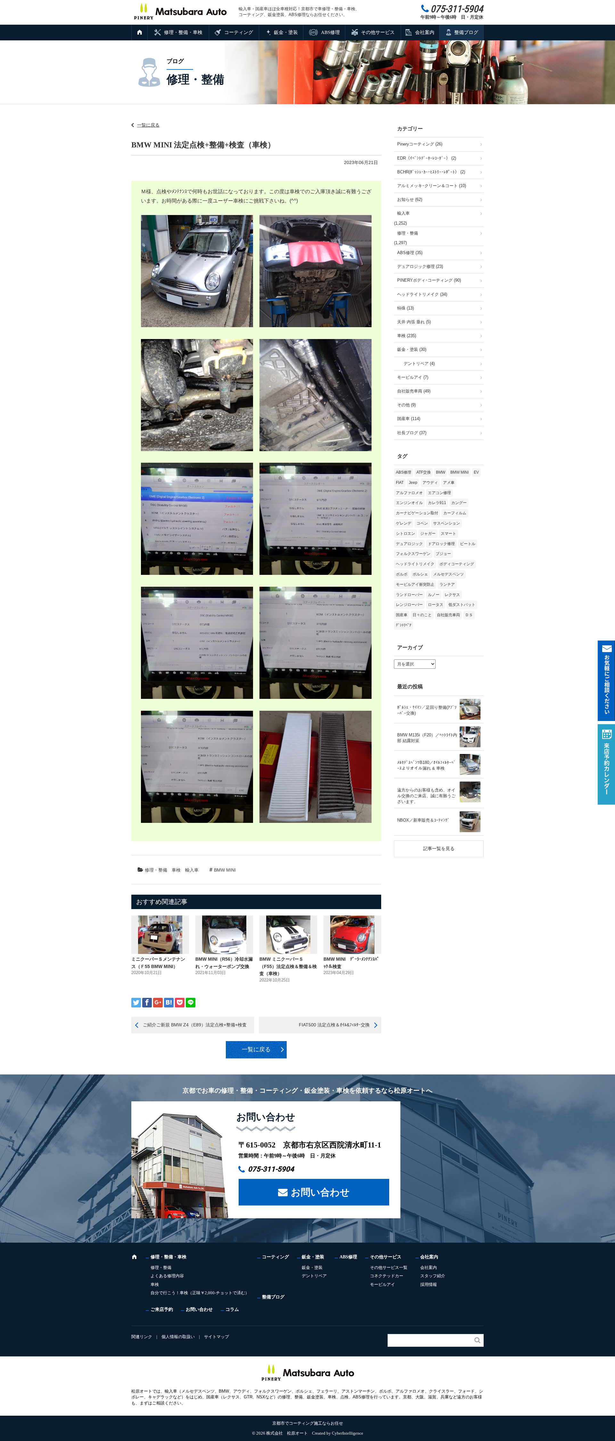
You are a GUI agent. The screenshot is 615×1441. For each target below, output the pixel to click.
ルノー (433, 594)
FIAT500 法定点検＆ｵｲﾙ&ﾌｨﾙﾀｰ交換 (334, 1024)
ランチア (447, 584)
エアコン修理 (439, 493)
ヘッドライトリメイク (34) (422, 294)
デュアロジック (409, 544)
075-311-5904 (271, 1169)
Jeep (413, 482)
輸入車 (192, 870)
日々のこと (422, 615)
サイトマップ (216, 1336)
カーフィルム (454, 513)
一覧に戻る (148, 125)
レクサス (452, 594)
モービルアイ (382, 1284)
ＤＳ (469, 615)
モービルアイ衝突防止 (415, 584)
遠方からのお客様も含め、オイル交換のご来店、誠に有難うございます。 (426, 796)
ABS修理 (330, 32)
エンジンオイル (409, 503)
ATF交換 (423, 472)
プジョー (443, 553)
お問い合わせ (320, 1192)
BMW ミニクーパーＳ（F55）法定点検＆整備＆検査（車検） (288, 966)
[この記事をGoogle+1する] (158, 1002)
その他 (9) (406, 404)
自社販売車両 (448, 615)
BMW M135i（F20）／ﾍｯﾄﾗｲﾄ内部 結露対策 (427, 738)
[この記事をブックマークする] (169, 1002)
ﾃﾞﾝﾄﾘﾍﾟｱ (403, 625)
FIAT (400, 482)
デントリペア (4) (419, 363)
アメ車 (449, 482)
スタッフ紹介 (432, 1275)
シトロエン (405, 533)
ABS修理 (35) (409, 252)
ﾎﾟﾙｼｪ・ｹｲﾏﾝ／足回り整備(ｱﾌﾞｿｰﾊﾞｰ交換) (427, 710)
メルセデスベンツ (448, 574)
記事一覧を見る (439, 848)
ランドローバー (409, 594)
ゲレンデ (403, 523)
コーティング (238, 32)
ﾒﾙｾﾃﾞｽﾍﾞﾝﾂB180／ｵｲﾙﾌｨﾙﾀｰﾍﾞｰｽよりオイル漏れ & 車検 (426, 765)
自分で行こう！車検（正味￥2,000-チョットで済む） (200, 1292)
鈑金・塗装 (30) (411, 349)
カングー (459, 503)
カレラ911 (437, 503)
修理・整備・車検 (183, 32)
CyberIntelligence (347, 1433)
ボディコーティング (456, 564)
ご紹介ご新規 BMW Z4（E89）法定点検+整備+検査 (195, 1024)
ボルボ (401, 574)
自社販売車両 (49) (413, 391)
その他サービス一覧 (388, 1267)
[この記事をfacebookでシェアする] (147, 1002)
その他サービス (378, 32)
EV (476, 472)
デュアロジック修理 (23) (420, 266)
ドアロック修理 (441, 544)
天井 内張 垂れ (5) (414, 321)
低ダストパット (461, 604)
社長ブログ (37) (411, 432)
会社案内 (424, 32)
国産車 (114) (408, 418)
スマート (448, 533)
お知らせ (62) (409, 199)
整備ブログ (466, 32)
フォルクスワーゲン (413, 553)
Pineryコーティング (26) (419, 144)
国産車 (401, 615)
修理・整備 (156, 870)
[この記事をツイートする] (136, 1002)
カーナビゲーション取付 (417, 513)
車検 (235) (406, 335)
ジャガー (428, 533)
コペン (422, 523)
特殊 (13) (405, 308)
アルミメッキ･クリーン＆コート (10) (431, 185)
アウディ (430, 482)
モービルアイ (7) (412, 377)
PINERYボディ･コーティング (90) (429, 280)
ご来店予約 (162, 1309)
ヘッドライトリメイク (415, 564)
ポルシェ (420, 574)
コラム (232, 1309)
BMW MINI (225, 870)
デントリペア (314, 1275)
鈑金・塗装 (286, 32)
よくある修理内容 (167, 1275)
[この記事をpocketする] (179, 1002)
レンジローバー (409, 604)
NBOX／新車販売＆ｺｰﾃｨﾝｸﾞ (423, 820)
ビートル (467, 544)
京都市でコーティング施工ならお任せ (307, 1423)
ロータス (435, 604)
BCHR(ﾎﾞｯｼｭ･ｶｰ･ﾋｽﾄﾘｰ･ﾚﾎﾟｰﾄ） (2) (431, 172)
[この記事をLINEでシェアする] (190, 1002)
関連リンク (141, 1336)
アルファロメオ (409, 493)
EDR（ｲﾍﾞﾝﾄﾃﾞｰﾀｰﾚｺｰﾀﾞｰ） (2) (426, 158)
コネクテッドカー (386, 1275)
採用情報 (428, 1284)
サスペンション (446, 523)
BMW (440, 472)
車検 (176, 870)
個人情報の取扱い (178, 1336)
